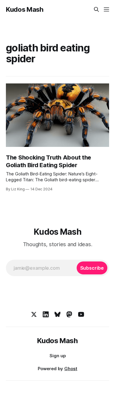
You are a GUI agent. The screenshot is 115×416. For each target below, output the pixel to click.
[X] (34, 314)
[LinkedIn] (46, 314)
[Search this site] (96, 9)
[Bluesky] (57, 314)
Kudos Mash (25, 9)
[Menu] (106, 9)
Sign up (58, 355)
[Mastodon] (69, 314)
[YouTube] (81, 314)
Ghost (70, 368)
